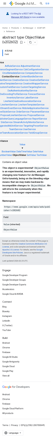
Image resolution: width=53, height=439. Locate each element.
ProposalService (35, 115)
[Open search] (41, 3)
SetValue (31, 155)
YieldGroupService (37, 132)
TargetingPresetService (35, 125)
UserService (29, 129)
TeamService (16, 129)
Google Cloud (8, 366)
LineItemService (8, 104)
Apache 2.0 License (10, 250)
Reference (10, 31)
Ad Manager (31, 4)
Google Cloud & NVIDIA (12, 294)
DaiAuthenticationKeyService (22, 90)
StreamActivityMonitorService (28, 122)
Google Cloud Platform (12, 408)
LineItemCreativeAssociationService (22, 101)
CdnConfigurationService (36, 69)
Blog (4, 307)
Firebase (6, 352)
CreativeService (20, 80)
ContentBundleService (31, 76)
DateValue (38, 151)
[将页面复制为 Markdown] (30, 42)
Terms (5, 425)
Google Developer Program (14, 275)
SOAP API (41, 28)
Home (5, 28)
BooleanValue (9, 151)
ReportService (39, 118)
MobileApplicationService (35, 108)
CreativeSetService (39, 80)
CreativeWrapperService (35, 83)
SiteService (7, 122)
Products (15, 28)
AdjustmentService (30, 66)
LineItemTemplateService (31, 104)
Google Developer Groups (14, 280)
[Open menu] (5, 3)
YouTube (6, 330)
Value (22, 144)
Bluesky (6, 311)
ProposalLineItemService (13, 115)
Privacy (14, 425)
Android (6, 343)
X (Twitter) (7, 325)
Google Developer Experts (14, 284)
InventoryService (15, 97)
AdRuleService (12, 66)
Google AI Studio (10, 357)
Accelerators (8, 289)
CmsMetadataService (13, 73)
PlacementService (39, 111)
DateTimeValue (24, 151)
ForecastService (36, 94)
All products (7, 413)
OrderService (23, 111)
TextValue (42, 155)
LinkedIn (6, 321)
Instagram (7, 316)
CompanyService (34, 73)
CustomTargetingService (33, 87)
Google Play (7, 371)
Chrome (6, 347)
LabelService (31, 97)
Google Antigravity (10, 361)
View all (5, 376)
